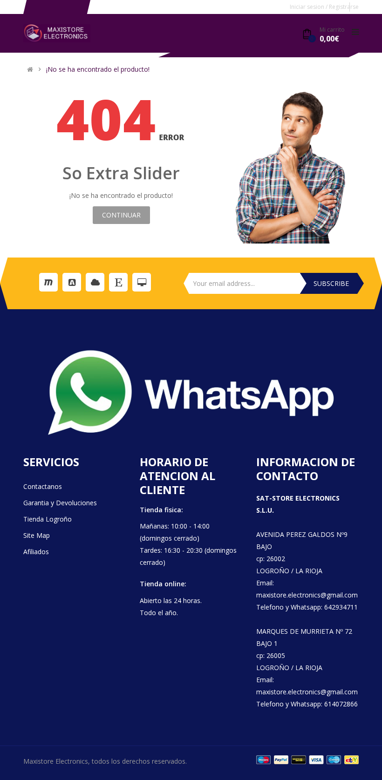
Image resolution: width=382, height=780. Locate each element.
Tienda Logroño (47, 519)
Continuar (121, 214)
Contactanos (42, 486)
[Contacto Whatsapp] (191, 393)
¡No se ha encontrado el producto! (98, 69)
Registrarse (344, 7)
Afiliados (36, 551)
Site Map (36, 535)
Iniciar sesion (308, 7)
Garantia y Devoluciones (60, 502)
